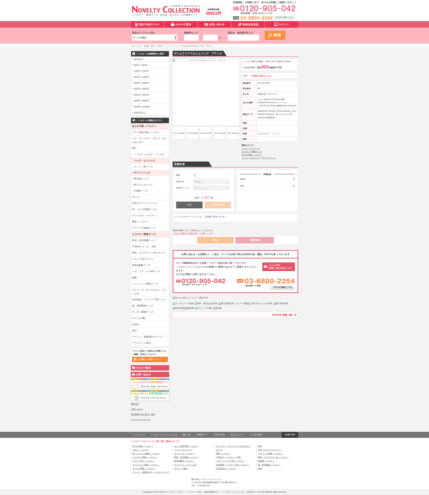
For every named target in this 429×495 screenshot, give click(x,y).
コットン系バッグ (143, 166)
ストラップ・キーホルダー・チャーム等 (149, 292)
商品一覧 (186, 435)
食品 (134, 330)
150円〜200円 (141, 77)
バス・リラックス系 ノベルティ (230, 461)
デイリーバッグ (142, 172)
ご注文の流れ (219, 435)
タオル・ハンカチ (140, 450)
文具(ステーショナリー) (144, 203)
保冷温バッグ (141, 178)
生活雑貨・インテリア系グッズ (148, 299)
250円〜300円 (141, 88)
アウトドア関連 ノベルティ (270, 453)
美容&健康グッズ (141, 265)
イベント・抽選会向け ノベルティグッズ (150, 472)
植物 (134, 277)
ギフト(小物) (138, 318)
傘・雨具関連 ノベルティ (269, 465)
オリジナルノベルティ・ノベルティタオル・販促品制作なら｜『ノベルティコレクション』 (205, 492)
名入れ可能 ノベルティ (144, 126)
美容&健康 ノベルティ (184, 461)
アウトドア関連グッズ (144, 228)
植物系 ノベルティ (266, 461)
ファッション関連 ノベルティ (145, 465)
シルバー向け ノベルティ (143, 461)
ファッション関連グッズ (145, 283)
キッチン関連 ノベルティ (143, 468)
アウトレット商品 (141, 343)
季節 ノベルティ (140, 221)
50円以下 (138, 59)
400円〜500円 (141, 100)
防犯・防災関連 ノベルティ (186, 457)
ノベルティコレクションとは (164, 435)
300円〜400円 (141, 95)
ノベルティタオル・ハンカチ (149, 154)
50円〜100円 (140, 65)
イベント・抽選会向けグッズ (147, 336)
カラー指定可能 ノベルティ (146, 132)
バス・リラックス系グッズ (146, 271)
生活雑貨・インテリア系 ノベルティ (232, 465)
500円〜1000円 (142, 106)
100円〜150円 (141, 71)
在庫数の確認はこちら (261, 75)
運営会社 (135, 404)
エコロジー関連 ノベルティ (144, 457)
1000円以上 (140, 112)
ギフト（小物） (181, 468)
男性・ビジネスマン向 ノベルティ (273, 457)
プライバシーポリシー (141, 419)
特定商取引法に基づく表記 (143, 414)
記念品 (135, 324)
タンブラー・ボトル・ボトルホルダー (233, 446)
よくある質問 (256, 435)
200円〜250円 (141, 83)
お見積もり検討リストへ (150, 359)
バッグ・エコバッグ (144, 160)
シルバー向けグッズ (142, 259)
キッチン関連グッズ (142, 312)
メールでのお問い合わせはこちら (280, 266)
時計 (134, 148)
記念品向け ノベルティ (226, 468)
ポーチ (135, 197)
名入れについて (238, 435)
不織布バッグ (141, 190)
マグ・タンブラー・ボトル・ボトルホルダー (149, 140)
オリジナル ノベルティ (144, 215)
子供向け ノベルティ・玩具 (228, 457)
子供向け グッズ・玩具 (144, 246)
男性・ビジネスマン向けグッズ (148, 252)
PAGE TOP (290, 435)
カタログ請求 (143, 367)
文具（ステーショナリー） (270, 450)
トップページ (139, 435)
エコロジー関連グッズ (144, 234)
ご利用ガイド (202, 435)
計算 (189, 204)
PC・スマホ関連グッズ (144, 209)
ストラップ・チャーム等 (185, 465)
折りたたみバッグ (143, 184)
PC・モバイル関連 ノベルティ (146, 453)
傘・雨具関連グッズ (142, 305)
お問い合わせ (143, 374)
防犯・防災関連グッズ (144, 240)
